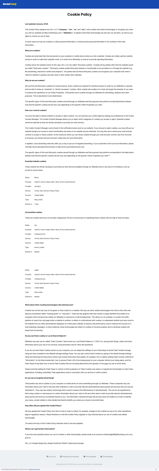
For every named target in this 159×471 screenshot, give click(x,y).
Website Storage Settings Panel (61, 354)
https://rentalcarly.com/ (52, 33)
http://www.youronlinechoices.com (71, 147)
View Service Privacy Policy (49, 191)
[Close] (156, 469)
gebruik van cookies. (34, 469)
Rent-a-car (77, 464)
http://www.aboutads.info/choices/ (42, 147)
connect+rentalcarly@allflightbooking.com (112, 434)
